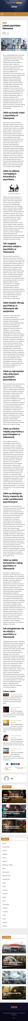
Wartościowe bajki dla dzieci (12, 994)
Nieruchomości (6, 875)
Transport (5, 908)
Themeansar (14, 1014)
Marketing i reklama (7, 865)
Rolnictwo (5, 893)
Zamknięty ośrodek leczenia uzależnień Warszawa (11, 828)
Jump (14, 6)
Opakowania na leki (11, 979)
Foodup (22, 1012)
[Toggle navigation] (15, 14)
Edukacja (4, 854)
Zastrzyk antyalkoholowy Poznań (13, 797)
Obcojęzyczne (6, 879)
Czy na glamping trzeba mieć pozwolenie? (12, 963)
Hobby (4, 857)
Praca (4, 883)
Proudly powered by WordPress (10, 1012)
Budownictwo (6, 847)
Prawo (4, 886)
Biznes (4, 843)
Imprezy (4, 861)
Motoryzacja (5, 872)
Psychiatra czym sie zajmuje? (19, 768)
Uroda (4, 915)
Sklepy (4, 897)
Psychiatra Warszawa (16, 694)
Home (14, 1017)
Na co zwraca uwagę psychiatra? (8, 768)
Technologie (5, 904)
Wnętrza (4, 922)
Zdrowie (5, 794)
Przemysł (4, 890)
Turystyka (5, 911)
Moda (3, 868)
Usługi (4, 918)
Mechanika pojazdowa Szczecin (12, 948)
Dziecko (4, 850)
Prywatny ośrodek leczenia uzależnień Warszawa (14, 812)
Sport (3, 901)
